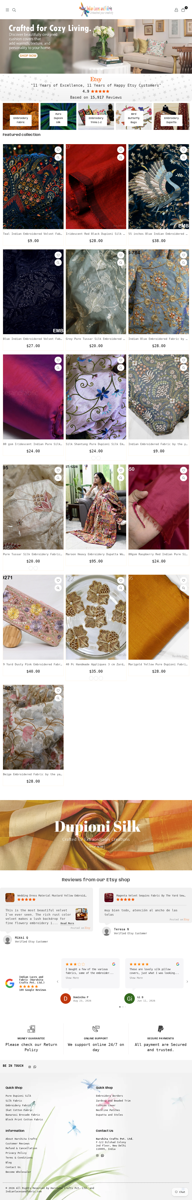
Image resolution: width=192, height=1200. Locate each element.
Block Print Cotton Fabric (24, 1119)
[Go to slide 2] (122, 1006)
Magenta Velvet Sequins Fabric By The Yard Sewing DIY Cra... (151, 895)
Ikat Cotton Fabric (19, 1110)
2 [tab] (94, 69)
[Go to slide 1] (120, 1007)
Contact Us (13, 1167)
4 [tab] (101, 69)
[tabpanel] (96, 46)
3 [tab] (98, 69)
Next (186, 46)
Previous (5, 46)
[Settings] (176, 9)
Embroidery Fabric (18, 1105)
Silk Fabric (14, 1100)
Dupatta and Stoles (109, 1114)
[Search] (14, 9)
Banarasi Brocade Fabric (23, 1114)
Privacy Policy (16, 1153)
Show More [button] (72, 977)
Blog (9, 1162)
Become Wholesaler (18, 1171)
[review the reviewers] (113, 964)
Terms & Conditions (19, 1157)
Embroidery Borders (109, 1095)
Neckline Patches (108, 1110)
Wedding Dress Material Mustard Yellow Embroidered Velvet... (52, 895)
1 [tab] (90, 69)
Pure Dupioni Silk (18, 1095)
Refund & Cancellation (21, 1148)
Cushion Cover (106, 1105)
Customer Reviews (18, 1143)
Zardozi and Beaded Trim (113, 1100)
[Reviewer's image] (82, 917)
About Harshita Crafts (21, 1138)
